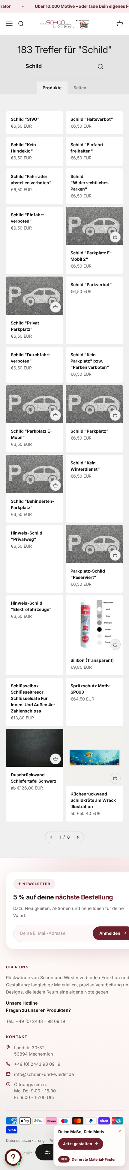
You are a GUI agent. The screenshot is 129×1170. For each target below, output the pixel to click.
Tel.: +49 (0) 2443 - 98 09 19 (35, 1021)
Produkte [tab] (52, 87)
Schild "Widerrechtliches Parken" (89, 182)
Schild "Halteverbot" (91, 119)
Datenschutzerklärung (25, 1140)
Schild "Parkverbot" (91, 284)
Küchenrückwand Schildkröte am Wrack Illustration (93, 800)
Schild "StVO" (25, 119)
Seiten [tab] (80, 87)
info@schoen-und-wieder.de (44, 1074)
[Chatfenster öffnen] (13, 1157)
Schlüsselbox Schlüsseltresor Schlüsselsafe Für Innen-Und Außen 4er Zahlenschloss (33, 698)
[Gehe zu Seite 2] (77, 837)
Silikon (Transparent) (92, 660)
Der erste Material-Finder (87, 1159)
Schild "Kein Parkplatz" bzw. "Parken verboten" (89, 361)
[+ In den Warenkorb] (115, 237)
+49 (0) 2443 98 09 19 (37, 1064)
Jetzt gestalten (77, 1143)
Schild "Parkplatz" (89, 431)
